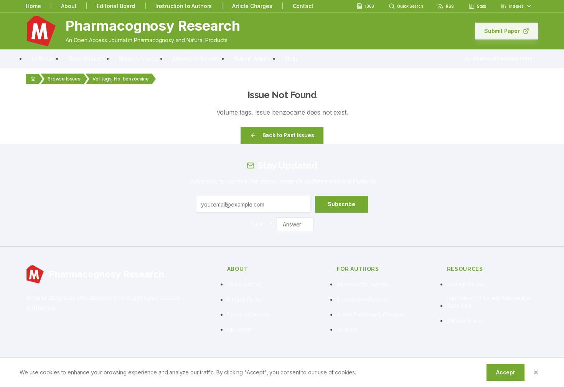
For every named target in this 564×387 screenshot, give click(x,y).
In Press (42, 58)
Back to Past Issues (288, 135)
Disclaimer (239, 329)
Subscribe (341, 204)
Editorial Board (116, 6)
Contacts (348, 329)
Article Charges (252, 6)
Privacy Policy (244, 299)
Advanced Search (196, 58)
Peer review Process (363, 299)
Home (33, 6)
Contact (303, 6)
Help (291, 58)
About (68, 6)
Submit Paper (502, 31)
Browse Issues (138, 58)
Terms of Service (248, 314)
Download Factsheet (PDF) (502, 58)
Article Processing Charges (370, 314)
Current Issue (86, 58)
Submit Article (252, 58)
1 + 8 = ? (261, 224)
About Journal (244, 284)
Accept (505, 372)
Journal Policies (466, 284)
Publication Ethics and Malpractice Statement (489, 302)
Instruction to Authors (183, 6)
